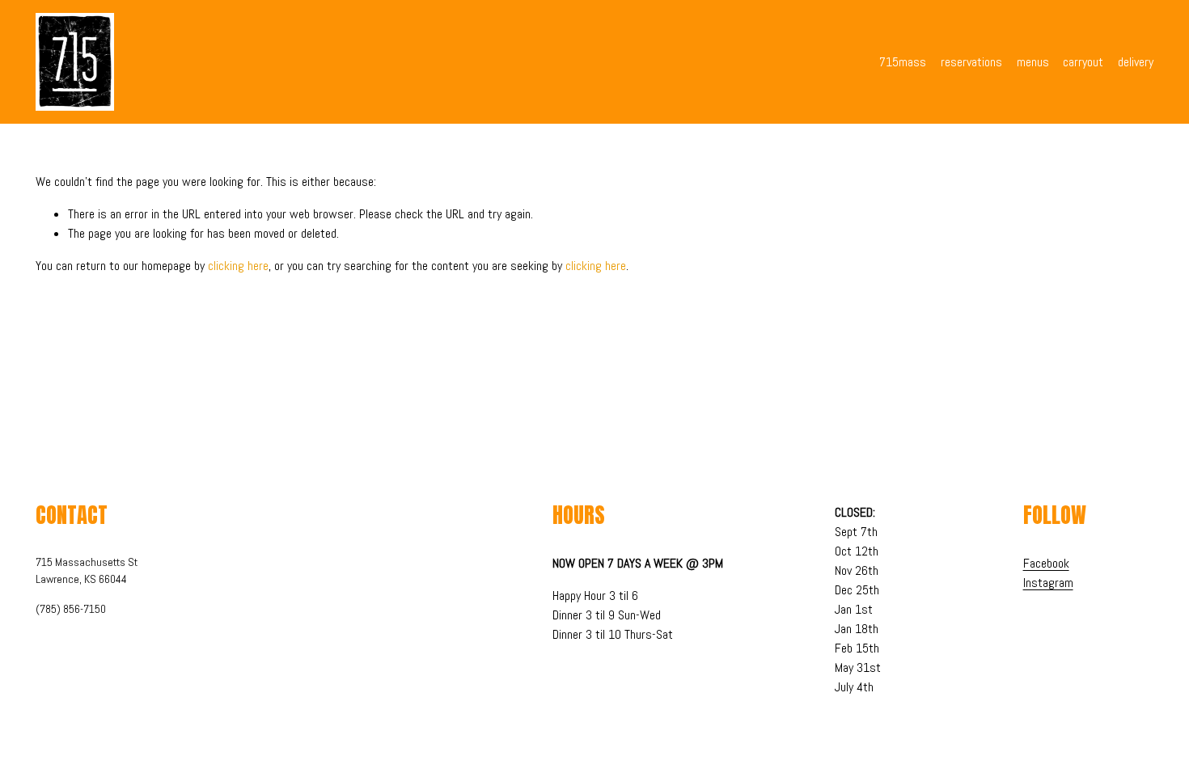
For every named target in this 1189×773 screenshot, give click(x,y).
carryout (1083, 61)
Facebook (1046, 563)
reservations (971, 61)
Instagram (1048, 582)
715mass (902, 61)
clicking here (238, 265)
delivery (1135, 61)
